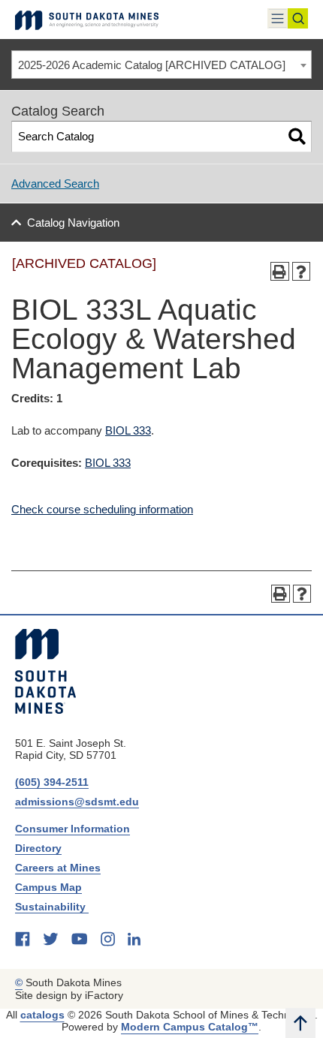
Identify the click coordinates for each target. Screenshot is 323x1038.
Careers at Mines (58, 868)
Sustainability (52, 907)
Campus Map (48, 887)
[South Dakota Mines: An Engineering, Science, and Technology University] (45, 671)
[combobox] (161, 64)
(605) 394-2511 (52, 782)
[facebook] (22, 938)
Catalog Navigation (73, 222)
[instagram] (108, 938)
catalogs (42, 1015)
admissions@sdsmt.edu (77, 802)
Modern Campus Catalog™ (189, 1027)
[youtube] (79, 939)
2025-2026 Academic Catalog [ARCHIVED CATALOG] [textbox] (151, 65)
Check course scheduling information (102, 509)
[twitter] (51, 939)
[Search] (297, 136)
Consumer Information (72, 829)
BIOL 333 (128, 430)
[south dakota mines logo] (86, 20)
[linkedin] (134, 939)
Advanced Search (55, 183)
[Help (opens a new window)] (301, 271)
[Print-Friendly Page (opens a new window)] (279, 271)
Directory (38, 848)
